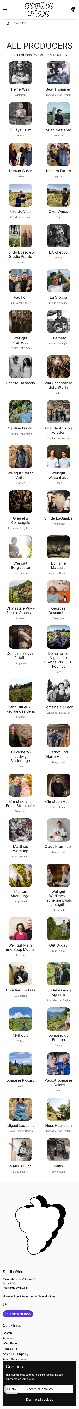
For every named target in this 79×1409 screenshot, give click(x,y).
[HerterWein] (20, 72)
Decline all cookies (39, 1399)
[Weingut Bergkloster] (20, 546)
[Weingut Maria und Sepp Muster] (20, 928)
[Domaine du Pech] (58, 690)
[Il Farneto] (58, 321)
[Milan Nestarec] (58, 113)
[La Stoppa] (58, 280)
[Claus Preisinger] (58, 830)
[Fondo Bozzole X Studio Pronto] (20, 235)
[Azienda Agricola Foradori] (58, 411)
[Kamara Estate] (58, 154)
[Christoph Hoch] (58, 785)
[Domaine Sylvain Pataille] (20, 637)
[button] (72, 9)
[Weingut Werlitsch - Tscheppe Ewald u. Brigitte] (58, 875)
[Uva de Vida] (20, 195)
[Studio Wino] (38, 9)
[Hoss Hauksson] (58, 1109)
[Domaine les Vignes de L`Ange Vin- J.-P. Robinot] (58, 637)
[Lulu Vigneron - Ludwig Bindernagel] (20, 735)
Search (7, 1333)
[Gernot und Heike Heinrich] (58, 735)
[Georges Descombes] (58, 591)
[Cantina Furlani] (20, 411)
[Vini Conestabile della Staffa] (58, 366)
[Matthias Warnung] (20, 830)
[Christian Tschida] (20, 973)
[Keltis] (58, 1149)
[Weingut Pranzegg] (20, 321)
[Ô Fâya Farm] (20, 113)
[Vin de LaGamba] (58, 501)
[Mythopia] (20, 1019)
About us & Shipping (15, 1354)
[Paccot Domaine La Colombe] (58, 1063)
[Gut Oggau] (58, 928)
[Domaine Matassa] (58, 546)
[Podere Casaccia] (20, 366)
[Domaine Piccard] (20, 1063)
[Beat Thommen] (58, 72)
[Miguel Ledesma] (20, 1109)
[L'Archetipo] (58, 235)
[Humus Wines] (20, 154)
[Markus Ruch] (20, 1149)
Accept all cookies (39, 1389)
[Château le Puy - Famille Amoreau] (20, 591)
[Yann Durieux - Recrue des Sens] (20, 690)
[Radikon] (20, 280)
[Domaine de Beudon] (58, 1019)
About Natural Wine (15, 1359)
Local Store (10, 1348)
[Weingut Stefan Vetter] (20, 456)
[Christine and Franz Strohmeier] (20, 785)
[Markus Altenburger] (20, 875)
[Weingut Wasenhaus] (58, 456)
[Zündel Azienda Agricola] (58, 973)
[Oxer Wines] (58, 195)
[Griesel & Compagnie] (20, 501)
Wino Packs (10, 1343)
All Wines (8, 1338)
